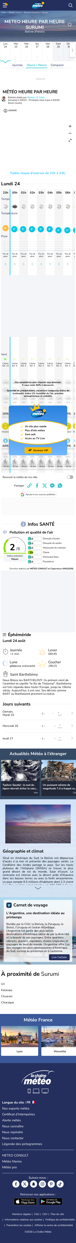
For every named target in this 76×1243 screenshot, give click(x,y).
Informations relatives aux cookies (23, 1219)
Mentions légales (21, 1214)
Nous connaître (13, 1126)
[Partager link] (29, 485)
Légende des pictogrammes (22, 1144)
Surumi (45, 12)
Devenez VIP (40, 450)
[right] (72, 50)
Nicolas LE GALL (36, 97)
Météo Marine (12, 1161)
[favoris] (69, 24)
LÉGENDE (12, 110)
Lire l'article (59, 957)
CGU (36, 1214)
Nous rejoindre (12, 1132)
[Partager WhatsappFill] (60, 485)
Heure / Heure (36, 65)
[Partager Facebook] (37, 485)
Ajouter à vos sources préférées (40, 494)
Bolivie (11, 12)
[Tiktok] (60, 1184)
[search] (70, 5)
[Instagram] (42, 1184)
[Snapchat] (33, 1184)
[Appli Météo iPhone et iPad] (25, 1202)
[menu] (5, 5)
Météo (3, 12)
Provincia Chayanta (31, 12)
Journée (17, 65)
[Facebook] (15, 1184)
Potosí (19, 12)
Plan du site (57, 1214)
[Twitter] (24, 1184)
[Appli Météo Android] (50, 1202)
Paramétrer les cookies (19, 1225)
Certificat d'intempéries (18, 1114)
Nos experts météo (15, 1108)
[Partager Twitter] (44, 485)
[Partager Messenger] (52, 485)
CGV (45, 1214)
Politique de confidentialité (60, 1219)
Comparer (57, 65)
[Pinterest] (51, 1184)
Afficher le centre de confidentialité (54, 1225)
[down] (38, 888)
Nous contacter (13, 1138)
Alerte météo (11, 1120)
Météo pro (9, 1167)
